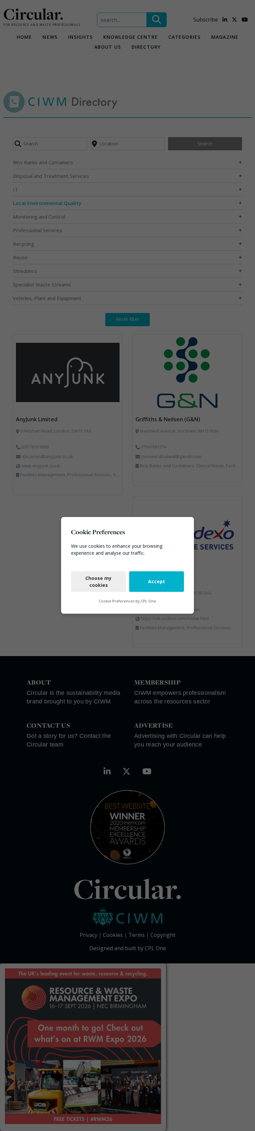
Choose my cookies (98, 581)
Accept (156, 582)
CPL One (148, 600)
